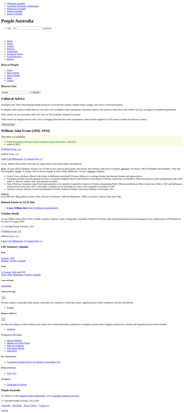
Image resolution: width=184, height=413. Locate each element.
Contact (10, 46)
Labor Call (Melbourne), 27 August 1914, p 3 (22, 159)
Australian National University (65, 396)
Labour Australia (14, 14)
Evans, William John (17, 208)
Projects (10, 49)
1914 (14, 272)
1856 (12, 258)
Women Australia (15, 11)
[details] (23, 246)
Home (10, 41)
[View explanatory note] (3, 297)
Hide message (8, 125)
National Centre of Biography (32, 396)
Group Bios (12, 51)
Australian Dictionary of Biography (23, 6)
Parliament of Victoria (17, 384)
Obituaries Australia (16, 3)
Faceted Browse (14, 56)
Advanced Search (15, 54)
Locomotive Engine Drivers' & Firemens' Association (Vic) (34, 362)
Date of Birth (13, 73)
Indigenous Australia (16, 8)
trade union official (15, 348)
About (10, 43)
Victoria (13, 261)
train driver (12, 351)
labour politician (14, 340)
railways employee (15, 345)
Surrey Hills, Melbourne (12, 275)
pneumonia (6, 286)
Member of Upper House (18, 343)
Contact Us (44, 405)
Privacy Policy (30, 405)
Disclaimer (17, 405)
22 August (5, 272)
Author (10, 80)
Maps (9, 78)
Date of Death (13, 75)
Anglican (11, 329)
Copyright (5, 405)
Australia (22, 261)
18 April (5, 258)
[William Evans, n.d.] (11, 149)
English (10, 307)
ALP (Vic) (11, 373)
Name (9, 70)
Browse (10, 59)
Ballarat (4, 261)
